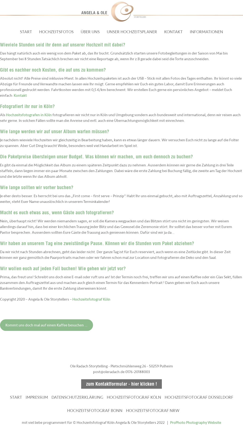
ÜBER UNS (90, 31)
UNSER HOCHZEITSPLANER (132, 31)
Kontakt (20, 95)
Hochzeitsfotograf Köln (91, 299)
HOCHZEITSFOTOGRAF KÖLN (134, 397)
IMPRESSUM (37, 397)
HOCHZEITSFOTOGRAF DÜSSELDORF (199, 397)
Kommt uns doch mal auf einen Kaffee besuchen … (46, 325)
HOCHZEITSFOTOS (56, 31)
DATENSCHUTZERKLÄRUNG (77, 397)
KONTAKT (173, 31)
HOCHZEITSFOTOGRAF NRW (152, 410)
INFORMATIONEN (206, 31)
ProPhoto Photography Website (195, 422)
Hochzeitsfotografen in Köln (29, 115)
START (26, 31)
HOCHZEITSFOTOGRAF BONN (94, 410)
